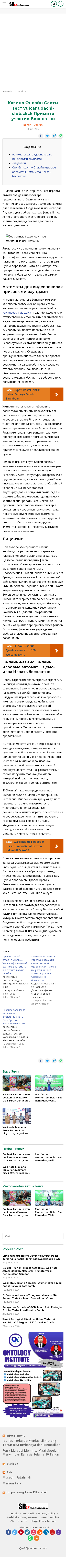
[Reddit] (39, 1532)
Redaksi (12, 1517)
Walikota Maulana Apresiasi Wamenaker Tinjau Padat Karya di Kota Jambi (32, 1284)
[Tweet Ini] (47, 136)
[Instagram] (33, 1532)
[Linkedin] (46, 1532)
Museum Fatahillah (17, 1477)
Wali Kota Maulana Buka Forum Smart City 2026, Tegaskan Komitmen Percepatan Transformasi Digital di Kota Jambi (17, 1130)
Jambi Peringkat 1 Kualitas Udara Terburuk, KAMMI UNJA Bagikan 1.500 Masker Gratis (29, 1321)
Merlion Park (12, 1483)
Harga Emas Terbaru (43, 1521)
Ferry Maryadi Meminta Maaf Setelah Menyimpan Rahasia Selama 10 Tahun (31, 1452)
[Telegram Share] (54, 136)
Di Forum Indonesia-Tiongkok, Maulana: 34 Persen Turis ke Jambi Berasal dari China (30, 1297)
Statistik (12, 1463)
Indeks (14, 1513)
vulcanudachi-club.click (17, 312)
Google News (28, 1517)
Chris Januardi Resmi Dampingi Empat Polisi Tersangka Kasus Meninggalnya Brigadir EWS (31, 1257)
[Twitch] (58, 1532)
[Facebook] (8, 1532)
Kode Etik (29, 1513)
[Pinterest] (21, 1532)
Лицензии (19, 163)
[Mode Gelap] (54, 4)
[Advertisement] (33, 52)
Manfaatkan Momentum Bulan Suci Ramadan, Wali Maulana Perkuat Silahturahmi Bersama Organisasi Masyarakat (49, 1097)
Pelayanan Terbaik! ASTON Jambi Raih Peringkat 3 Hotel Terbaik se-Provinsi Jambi (33, 1309)
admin (27, 124)
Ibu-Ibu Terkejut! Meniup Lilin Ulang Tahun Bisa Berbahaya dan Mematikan (31, 1443)
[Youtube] (52, 1532)
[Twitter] (14, 1532)
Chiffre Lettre (18, 1521)
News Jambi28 (50, 1517)
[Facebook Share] (40, 136)
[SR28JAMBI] (18, 4)
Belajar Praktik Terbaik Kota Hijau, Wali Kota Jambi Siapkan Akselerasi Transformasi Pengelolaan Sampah (30, 1271)
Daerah (38, 124)
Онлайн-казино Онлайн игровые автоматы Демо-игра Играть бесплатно (34, 172)
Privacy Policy (47, 1513)
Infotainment (15, 1435)
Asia (9, 1472)
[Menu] (5, 4)
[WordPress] (27, 1532)
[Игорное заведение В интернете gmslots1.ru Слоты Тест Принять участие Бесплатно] (17, 1028)
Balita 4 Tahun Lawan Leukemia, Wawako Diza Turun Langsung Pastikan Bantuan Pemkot (16, 1097)
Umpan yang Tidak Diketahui (26, 1492)
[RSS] (36, 1538)
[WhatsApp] (30, 1538)
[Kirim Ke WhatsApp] (60, 136)
